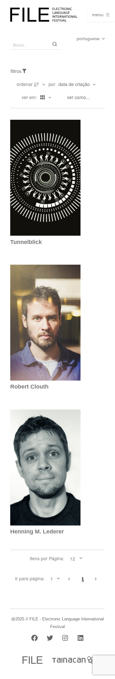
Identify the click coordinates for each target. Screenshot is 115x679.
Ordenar (25, 84)
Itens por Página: (47, 558)
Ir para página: (30, 579)
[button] (69, 579)
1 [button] (82, 579)
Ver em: (30, 97)
